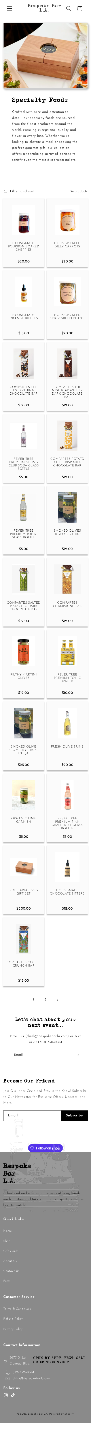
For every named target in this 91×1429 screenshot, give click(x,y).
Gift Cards (11, 1251)
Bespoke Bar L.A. (38, 1414)
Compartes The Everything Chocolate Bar (23, 390)
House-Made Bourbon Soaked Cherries (23, 247)
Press (7, 1281)
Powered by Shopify (61, 1414)
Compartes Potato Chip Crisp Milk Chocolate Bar (67, 462)
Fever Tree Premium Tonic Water (67, 678)
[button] (9, 8)
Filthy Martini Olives (23, 676)
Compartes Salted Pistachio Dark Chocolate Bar (23, 606)
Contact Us (11, 1271)
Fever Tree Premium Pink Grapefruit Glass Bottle (67, 823)
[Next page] (57, 1000)
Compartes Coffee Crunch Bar (23, 964)
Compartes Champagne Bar (67, 604)
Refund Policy (13, 1319)
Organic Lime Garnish (23, 820)
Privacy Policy (13, 1329)
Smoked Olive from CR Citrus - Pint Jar (24, 750)
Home (7, 1231)
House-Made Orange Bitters (23, 316)
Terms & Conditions (17, 1309)
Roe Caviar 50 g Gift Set (23, 892)
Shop (6, 1241)
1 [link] (33, 999)
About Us (10, 1261)
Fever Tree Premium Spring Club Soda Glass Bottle (24, 464)
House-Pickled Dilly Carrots (67, 245)
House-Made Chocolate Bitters (67, 892)
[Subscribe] (77, 1055)
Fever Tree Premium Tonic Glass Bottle (23, 534)
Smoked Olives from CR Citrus (67, 532)
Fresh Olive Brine (67, 746)
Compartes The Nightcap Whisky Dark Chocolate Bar (67, 392)
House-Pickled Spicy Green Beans (67, 316)
